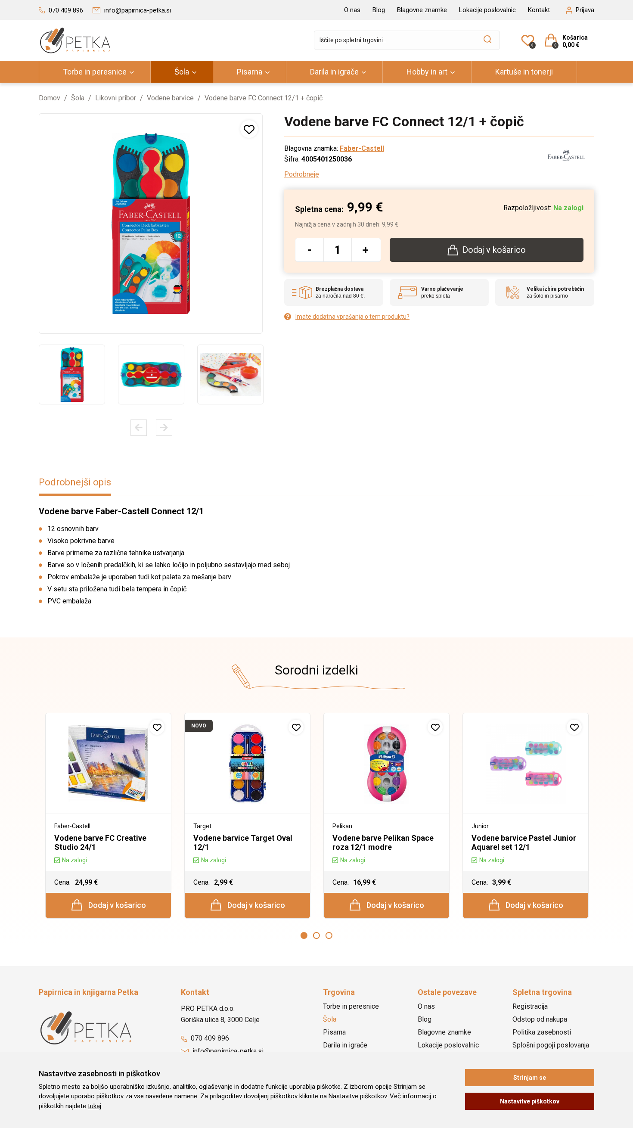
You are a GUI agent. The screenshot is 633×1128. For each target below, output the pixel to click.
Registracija (530, 1006)
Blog (378, 10)
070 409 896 (209, 1038)
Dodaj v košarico (116, 905)
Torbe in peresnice (95, 71)
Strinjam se (529, 1077)
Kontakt (539, 10)
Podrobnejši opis (75, 482)
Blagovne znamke (422, 10)
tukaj (94, 1106)
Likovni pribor (115, 98)
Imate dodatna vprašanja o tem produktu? (352, 316)
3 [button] (329, 935)
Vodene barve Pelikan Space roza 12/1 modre (383, 842)
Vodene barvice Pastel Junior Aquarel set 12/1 (524, 842)
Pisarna (249, 71)
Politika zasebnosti (541, 1032)
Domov (49, 98)
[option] (72, 374)
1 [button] (304, 935)
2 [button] (316, 935)
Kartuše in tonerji (524, 71)
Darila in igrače (334, 71)
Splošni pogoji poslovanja (550, 1045)
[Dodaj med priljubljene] (249, 129)
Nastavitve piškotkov (529, 1101)
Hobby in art (426, 71)
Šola (181, 71)
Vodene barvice (170, 98)
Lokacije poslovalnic (487, 10)
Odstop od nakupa (539, 1019)
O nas (352, 10)
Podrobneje (301, 174)
